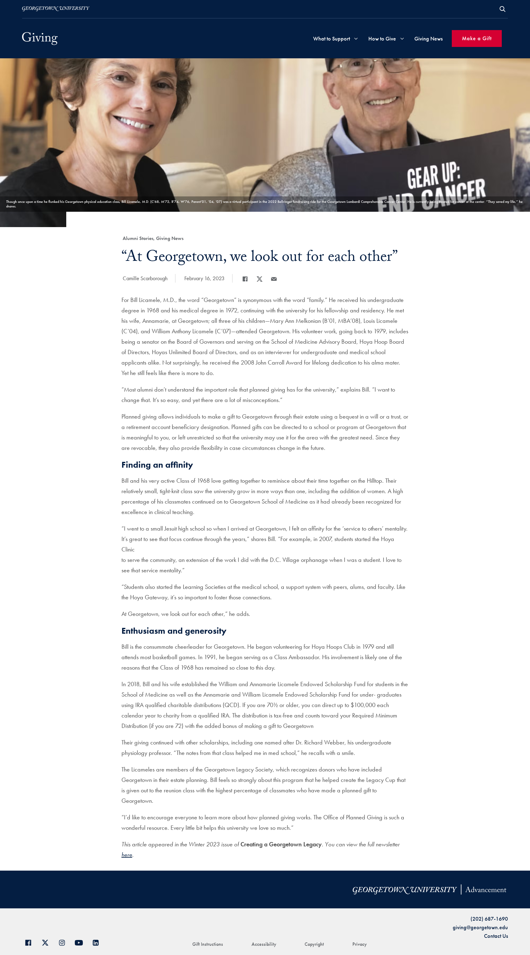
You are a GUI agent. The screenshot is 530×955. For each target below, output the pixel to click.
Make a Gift (477, 38)
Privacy (359, 944)
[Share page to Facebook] (245, 279)
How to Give (382, 38)
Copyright (314, 944)
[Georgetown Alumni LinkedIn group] (98, 941)
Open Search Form (502, 9)
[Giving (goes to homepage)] (40, 38)
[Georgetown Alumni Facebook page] (30, 941)
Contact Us (496, 935)
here (126, 855)
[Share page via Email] (274, 279)
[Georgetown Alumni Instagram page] (64, 941)
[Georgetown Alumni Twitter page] (47, 941)
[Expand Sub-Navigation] (356, 38)
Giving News (428, 38)
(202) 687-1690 (489, 918)
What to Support (331, 38)
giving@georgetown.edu (480, 927)
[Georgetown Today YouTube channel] (81, 941)
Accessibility (264, 944)
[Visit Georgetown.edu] (56, 8)
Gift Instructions (207, 944)
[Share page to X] (259, 279)
